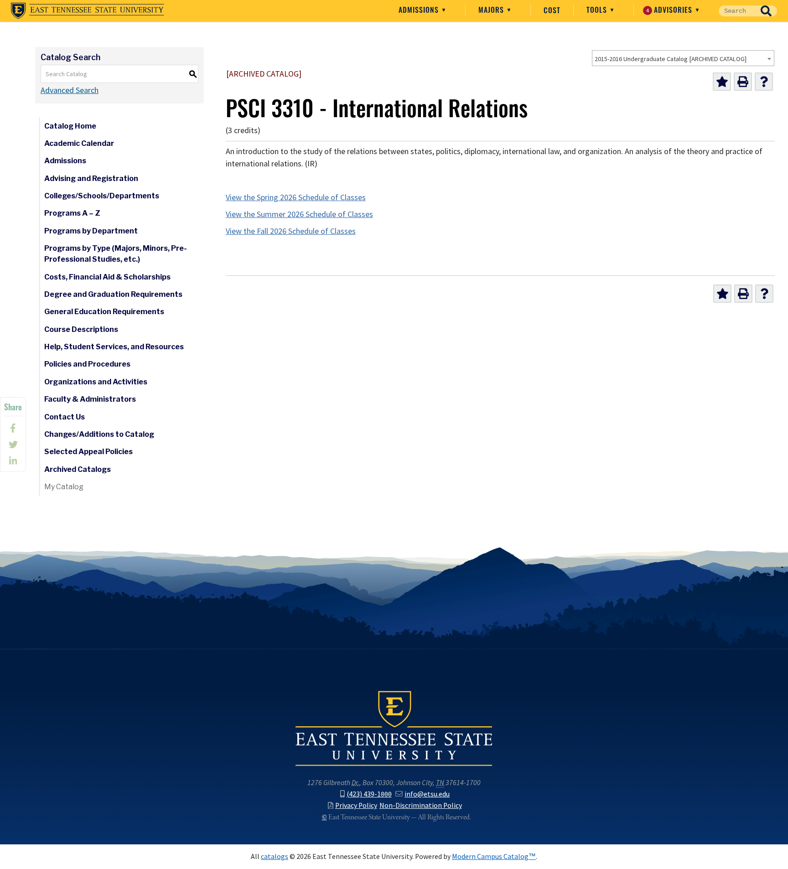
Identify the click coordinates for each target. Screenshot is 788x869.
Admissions (420, 9)
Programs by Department (91, 231)
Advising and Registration (91, 178)
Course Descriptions (81, 329)
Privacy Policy (356, 805)
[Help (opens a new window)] (764, 81)
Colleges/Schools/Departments (101, 195)
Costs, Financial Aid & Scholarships (107, 277)
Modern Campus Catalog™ (494, 856)
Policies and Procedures (87, 364)
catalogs (274, 856)
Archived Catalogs (77, 469)
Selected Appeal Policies (88, 451)
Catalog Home (70, 126)
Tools (597, 9)
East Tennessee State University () (87, 11)
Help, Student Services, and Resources (114, 346)
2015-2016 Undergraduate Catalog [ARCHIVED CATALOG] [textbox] (671, 58)
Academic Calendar (79, 143)
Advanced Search (69, 90)
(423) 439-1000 (369, 794)
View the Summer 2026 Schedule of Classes (299, 214)
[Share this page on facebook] (13, 428)
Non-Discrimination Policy (420, 805)
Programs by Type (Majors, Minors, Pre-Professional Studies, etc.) (115, 254)
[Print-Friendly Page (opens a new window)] (743, 81)
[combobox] (683, 58)
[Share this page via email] (13, 461)
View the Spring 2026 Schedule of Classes (296, 197)
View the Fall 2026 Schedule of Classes (291, 231)
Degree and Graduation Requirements (113, 294)
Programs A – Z (72, 213)
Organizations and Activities (95, 382)
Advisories (670, 9)
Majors (492, 9)
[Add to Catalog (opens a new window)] (722, 81)
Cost (552, 10)
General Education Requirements (104, 311)
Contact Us (64, 417)
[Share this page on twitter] (13, 444)
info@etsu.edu (427, 794)
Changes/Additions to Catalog (99, 434)
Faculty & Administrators (90, 399)
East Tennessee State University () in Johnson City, (394, 727)
